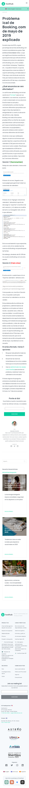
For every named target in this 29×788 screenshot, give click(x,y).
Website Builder (6, 633)
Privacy (16, 615)
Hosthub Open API (19, 639)
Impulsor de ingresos (7, 630)
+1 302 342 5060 (5, 713)
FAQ (3, 669)
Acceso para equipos (20, 636)
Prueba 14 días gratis (7, 639)
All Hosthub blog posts (9, 472)
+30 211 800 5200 (5, 722)
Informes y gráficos (20, 633)
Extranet (13, 95)
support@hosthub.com (16, 713)
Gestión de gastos (19, 630)
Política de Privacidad (20, 671)
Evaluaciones (18, 677)
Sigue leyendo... (9, 511)
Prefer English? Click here (14, 9)
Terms (20, 615)
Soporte (17, 674)
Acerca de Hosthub (20, 669)
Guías (3, 676)
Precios (4, 636)
